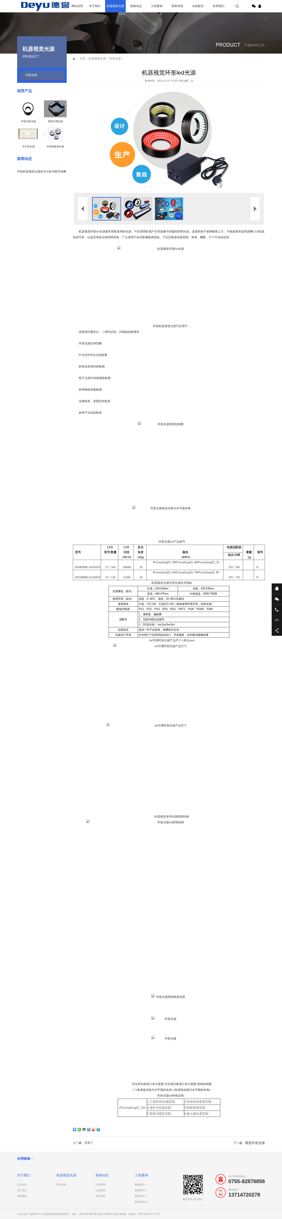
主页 (82, 58)
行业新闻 (100, 1184)
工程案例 (156, 6)
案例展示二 (141, 1190)
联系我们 (218, 6)
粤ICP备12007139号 (149, 1214)
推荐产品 (24, 91)
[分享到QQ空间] (89, 1129)
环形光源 (31, 75)
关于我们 (95, 6)
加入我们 (22, 1190)
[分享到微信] (254, 6)
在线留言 (198, 6)
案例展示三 (141, 1196)
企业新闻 (100, 1190)
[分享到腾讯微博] (98, 1129)
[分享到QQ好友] (84, 1129)
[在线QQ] (260, 6)
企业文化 (22, 1184)
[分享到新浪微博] (93, 1129)
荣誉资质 (177, 6)
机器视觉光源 (115, 6)
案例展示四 (141, 1201)
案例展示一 (141, 1184)
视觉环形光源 (255, 1143)
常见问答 (100, 1196)
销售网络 (22, 1196)
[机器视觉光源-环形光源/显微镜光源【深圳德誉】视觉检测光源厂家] (31, 6)
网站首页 (77, 6)
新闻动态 (136, 6)
